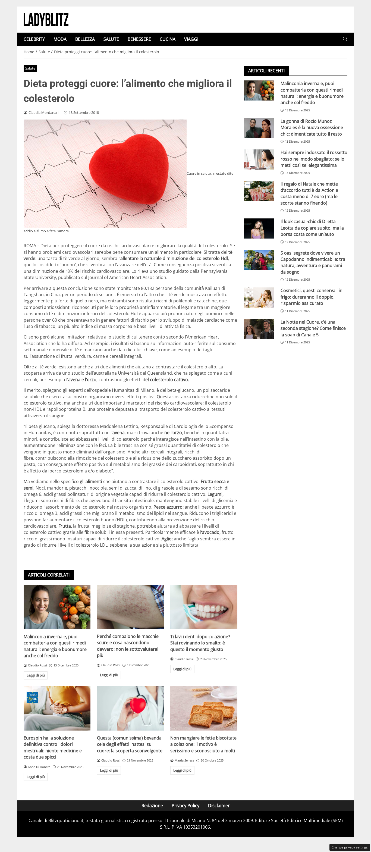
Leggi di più (36, 675)
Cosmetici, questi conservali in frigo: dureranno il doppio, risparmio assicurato (311, 296)
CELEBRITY (34, 39)
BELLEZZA (85, 39)
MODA (60, 39)
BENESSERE (139, 39)
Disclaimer (219, 806)
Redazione (152, 806)
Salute (30, 68)
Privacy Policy (185, 806)
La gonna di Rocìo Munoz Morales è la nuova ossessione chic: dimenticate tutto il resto (312, 127)
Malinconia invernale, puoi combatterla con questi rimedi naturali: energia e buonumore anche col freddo (55, 646)
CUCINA (167, 39)
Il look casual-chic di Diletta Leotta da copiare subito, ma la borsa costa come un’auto (312, 227)
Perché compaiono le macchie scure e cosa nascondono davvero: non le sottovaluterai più (128, 645)
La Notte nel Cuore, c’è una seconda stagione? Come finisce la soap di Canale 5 (313, 328)
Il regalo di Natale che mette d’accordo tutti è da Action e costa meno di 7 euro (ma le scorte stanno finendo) (309, 193)
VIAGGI (191, 39)
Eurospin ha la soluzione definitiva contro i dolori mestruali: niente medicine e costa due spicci (53, 747)
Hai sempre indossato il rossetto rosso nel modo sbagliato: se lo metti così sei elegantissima (314, 158)
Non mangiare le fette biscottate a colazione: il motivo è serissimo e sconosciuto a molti (203, 744)
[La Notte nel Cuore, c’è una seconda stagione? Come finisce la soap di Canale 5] (259, 329)
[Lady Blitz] (46, 19)
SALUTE (111, 39)
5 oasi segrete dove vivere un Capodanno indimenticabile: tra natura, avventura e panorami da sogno (313, 262)
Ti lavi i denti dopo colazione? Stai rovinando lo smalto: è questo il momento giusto (200, 643)
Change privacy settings (350, 847)
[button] (345, 39)
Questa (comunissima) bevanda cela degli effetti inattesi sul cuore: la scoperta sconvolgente (129, 744)
